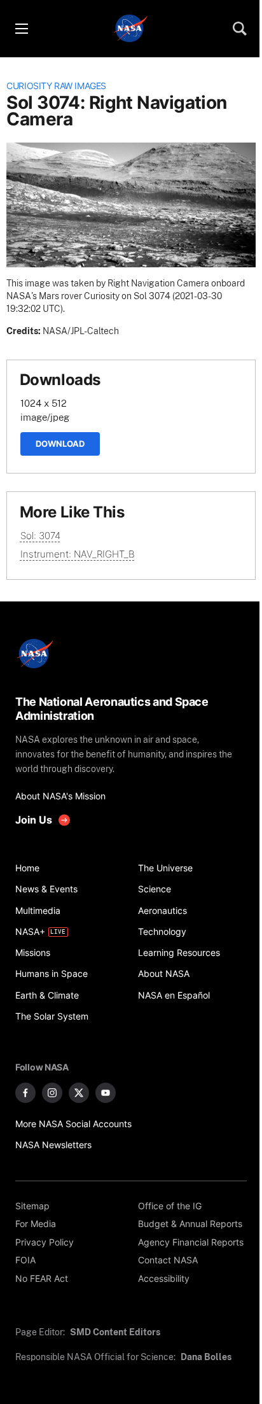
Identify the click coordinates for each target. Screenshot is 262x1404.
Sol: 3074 (40, 536)
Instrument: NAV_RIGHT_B (77, 554)
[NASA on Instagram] (52, 1093)
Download (60, 444)
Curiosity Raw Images (56, 86)
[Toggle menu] (21, 28)
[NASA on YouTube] (105, 1093)
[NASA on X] (79, 1093)
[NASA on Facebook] (25, 1093)
